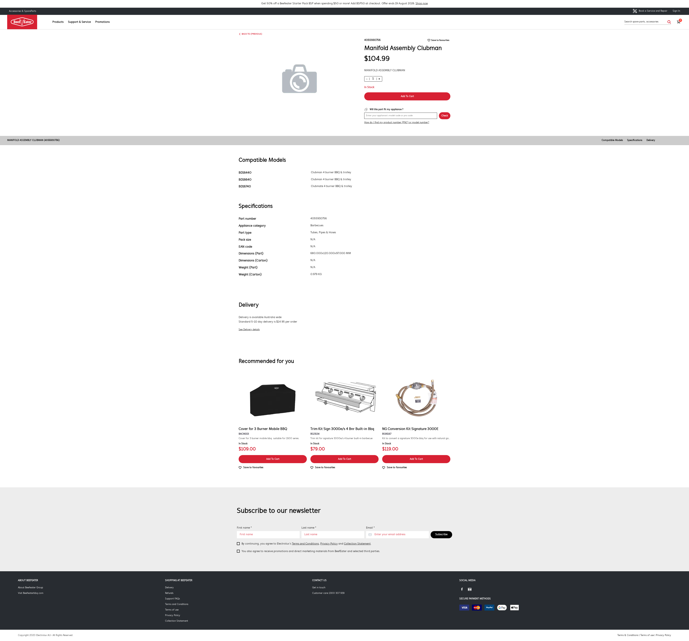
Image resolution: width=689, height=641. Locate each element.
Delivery (650, 140)
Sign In (676, 11)
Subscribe (441, 534)
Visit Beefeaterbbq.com (30, 593)
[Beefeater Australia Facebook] (463, 590)
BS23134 (314, 434)
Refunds (169, 593)
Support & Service (79, 22)
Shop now (422, 3)
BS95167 (386, 434)
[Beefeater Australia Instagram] (472, 590)
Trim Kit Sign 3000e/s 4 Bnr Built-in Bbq (342, 429)
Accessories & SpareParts (22, 11)
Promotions (102, 22)
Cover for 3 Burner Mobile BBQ (263, 429)
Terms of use (172, 610)
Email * (370, 527)
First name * (244, 527)
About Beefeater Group (30, 587)
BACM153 (244, 434)
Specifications (634, 140)
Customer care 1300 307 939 (328, 593)
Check (444, 115)
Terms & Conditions (627, 635)
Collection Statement (357, 543)
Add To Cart (407, 96)
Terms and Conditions (305, 543)
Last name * (308, 527)
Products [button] (58, 22)
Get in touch (318, 587)
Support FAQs (172, 598)
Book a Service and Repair (652, 11)
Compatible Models (612, 140)
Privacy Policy (329, 543)
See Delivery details (249, 329)
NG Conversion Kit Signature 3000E (410, 429)
